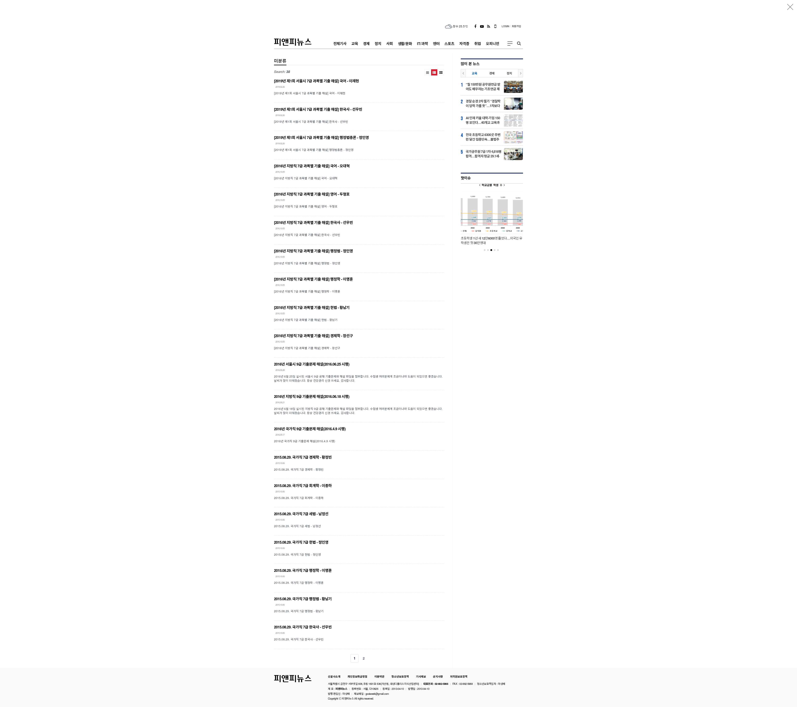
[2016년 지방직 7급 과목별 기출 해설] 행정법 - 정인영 (313, 251)
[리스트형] (427, 72)
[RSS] (488, 26)
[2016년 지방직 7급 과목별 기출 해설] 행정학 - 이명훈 (313, 279)
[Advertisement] (398, 9)
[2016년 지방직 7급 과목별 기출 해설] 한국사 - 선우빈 (313, 222)
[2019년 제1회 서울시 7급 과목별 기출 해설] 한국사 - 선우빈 (318, 109)
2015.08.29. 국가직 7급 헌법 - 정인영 (301, 542)
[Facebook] (475, 26)
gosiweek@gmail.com (377, 694)
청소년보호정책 (400, 676)
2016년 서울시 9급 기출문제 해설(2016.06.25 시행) (311, 364)
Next (520, 73)
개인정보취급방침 (357, 676)
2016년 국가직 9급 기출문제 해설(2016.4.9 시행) (310, 428)
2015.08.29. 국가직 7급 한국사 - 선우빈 (303, 627)
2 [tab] (490, 250)
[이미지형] (441, 72)
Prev (463, 73)
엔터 (436, 43)
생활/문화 (405, 43)
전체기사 (340, 43)
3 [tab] (493, 250)
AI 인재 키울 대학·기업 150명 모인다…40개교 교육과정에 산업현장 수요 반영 (483, 120)
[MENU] (509, 43)
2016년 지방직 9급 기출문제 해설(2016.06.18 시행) (311, 396)
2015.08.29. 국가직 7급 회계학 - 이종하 (303, 485)
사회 (389, 43)
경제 (366, 43)
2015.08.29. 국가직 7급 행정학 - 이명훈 (303, 570)
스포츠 (449, 43)
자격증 (464, 43)
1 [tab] (486, 250)
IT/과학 (422, 43)
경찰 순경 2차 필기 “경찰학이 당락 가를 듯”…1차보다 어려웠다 (483, 103)
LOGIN (505, 26)
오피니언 (492, 43)
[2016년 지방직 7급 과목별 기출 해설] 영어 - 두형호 (312, 194)
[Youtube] (482, 26)
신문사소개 (334, 676)
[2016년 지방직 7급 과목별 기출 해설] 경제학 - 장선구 (313, 335)
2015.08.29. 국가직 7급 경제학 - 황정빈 (303, 457)
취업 (477, 43)
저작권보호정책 (458, 676)
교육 (354, 43)
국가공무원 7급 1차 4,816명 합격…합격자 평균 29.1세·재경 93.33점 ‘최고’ (483, 153)
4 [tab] (496, 250)
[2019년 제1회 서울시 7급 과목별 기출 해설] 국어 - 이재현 (316, 81)
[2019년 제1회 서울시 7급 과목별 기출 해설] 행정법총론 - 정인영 (321, 137)
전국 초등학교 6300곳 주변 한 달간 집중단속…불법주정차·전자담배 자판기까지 (483, 137)
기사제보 (421, 676)
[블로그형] (434, 72)
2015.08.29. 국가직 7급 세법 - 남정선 (301, 513)
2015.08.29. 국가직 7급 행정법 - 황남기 (303, 598)
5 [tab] (500, 250)
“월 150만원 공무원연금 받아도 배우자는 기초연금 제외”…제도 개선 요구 (483, 86)
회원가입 (516, 26)
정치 (378, 43)
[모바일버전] (495, 26)
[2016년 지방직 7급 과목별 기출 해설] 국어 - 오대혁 (312, 166)
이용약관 (379, 676)
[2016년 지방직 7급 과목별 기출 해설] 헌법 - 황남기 (312, 307)
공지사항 (438, 676)
